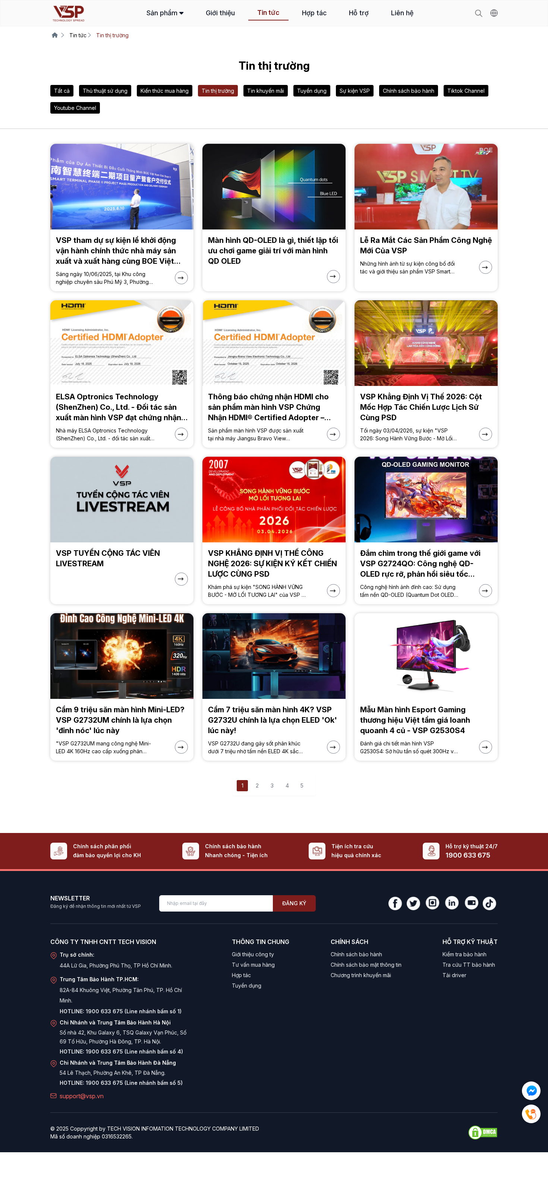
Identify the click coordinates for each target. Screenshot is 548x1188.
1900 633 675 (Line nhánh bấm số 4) (134, 1051)
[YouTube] (470, 903)
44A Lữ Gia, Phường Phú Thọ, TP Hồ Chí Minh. (116, 965)
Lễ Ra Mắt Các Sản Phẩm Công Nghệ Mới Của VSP (426, 245)
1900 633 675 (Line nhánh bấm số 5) (134, 1083)
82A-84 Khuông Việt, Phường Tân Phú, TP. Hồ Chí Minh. (121, 995)
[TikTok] (490, 903)
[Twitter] (413, 903)
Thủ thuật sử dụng (105, 91)
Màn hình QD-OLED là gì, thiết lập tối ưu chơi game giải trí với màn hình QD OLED (273, 251)
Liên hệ (402, 13)
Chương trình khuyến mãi (361, 975)
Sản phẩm (163, 13)
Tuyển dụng (312, 91)
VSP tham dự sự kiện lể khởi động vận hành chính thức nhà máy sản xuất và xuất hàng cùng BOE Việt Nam (116, 251)
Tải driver (454, 975)
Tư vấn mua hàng (253, 965)
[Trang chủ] (55, 35)
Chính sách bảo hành (408, 91)
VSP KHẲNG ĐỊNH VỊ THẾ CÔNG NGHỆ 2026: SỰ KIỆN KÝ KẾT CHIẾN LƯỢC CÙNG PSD (272, 564)
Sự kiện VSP (355, 91)
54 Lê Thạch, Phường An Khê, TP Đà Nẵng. (113, 1073)
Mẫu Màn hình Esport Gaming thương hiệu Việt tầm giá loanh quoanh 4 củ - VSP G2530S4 (415, 720)
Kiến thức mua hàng (165, 91)
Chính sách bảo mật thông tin (366, 965)
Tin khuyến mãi (265, 91)
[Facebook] (395, 903)
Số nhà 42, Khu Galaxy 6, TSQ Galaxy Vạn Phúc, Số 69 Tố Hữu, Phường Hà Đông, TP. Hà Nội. (123, 1037)
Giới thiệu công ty (253, 954)
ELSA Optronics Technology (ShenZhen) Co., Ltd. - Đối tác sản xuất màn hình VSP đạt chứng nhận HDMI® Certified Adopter (118, 407)
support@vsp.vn (82, 1096)
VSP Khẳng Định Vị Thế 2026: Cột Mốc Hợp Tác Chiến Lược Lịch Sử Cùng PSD (421, 407)
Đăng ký (294, 903)
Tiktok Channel (466, 91)
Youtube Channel (75, 108)
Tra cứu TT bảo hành (469, 965)
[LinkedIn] (451, 903)
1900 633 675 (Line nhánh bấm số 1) (134, 1011)
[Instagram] (432, 903)
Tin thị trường (218, 91)
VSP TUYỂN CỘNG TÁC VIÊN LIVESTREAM (108, 558)
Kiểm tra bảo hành (464, 954)
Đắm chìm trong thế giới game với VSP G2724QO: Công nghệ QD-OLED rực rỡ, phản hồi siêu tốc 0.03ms (420, 564)
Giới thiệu (220, 13)
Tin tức (268, 12)
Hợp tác (314, 13)
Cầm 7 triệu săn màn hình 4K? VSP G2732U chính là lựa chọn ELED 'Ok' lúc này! (272, 720)
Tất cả (62, 91)
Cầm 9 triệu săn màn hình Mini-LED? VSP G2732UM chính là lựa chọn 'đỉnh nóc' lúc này (120, 720)
